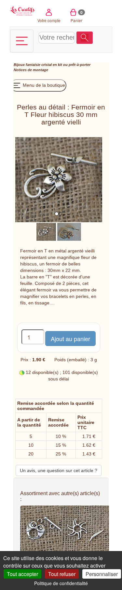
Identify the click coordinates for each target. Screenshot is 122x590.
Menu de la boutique (43, 85)
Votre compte (49, 20)
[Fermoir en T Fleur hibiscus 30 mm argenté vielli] (46, 231)
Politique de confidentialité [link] (61, 583)
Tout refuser (61, 574)
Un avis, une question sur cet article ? (58, 470)
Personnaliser (102, 574)
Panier (77, 16)
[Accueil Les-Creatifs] (22, 10)
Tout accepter (22, 574)
